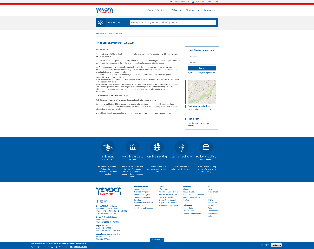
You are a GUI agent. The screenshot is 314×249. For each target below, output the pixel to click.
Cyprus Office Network (167, 200)
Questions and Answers (143, 208)
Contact (186, 200)
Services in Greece (141, 189)
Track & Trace (188, 211)
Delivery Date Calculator (143, 203)
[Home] (104, 13)
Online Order (188, 208)
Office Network (164, 189)
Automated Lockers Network (170, 192)
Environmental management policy (213, 213)
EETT (209, 186)
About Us (186, 189)
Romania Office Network (168, 205)
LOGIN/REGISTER (200, 1)
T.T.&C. (210, 200)
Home (98, 33)
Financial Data (189, 192)
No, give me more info (78, 247)
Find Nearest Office (166, 197)
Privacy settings (157, 240)
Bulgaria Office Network (168, 203)
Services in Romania (142, 197)
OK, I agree (265, 245)
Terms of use (213, 192)
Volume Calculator (141, 205)
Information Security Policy (212, 205)
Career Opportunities (191, 197)
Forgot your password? (207, 73)
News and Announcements (193, 195)
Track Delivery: (113, 23)
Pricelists (138, 200)
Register (190, 73)
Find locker (193, 119)
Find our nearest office (199, 106)
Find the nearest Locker (168, 195)
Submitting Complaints (192, 213)
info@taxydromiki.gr (109, 213)
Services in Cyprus (141, 192)
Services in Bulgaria (142, 195)
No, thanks (276, 245)
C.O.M (210, 189)
